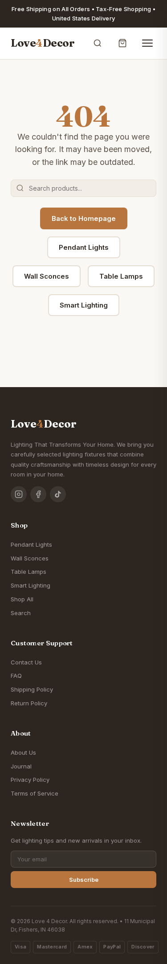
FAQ (16, 675)
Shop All (22, 599)
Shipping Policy (32, 689)
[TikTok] (58, 494)
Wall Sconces (46, 276)
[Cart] (122, 43)
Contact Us (26, 662)
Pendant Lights (84, 247)
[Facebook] (38, 494)
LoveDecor (42, 42)
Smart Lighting (84, 305)
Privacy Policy (30, 779)
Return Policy (29, 703)
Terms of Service (34, 793)
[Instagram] (19, 494)
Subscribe (83, 879)
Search (21, 612)
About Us (23, 752)
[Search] (97, 43)
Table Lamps (121, 276)
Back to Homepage (84, 218)
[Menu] (147, 43)
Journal (21, 766)
